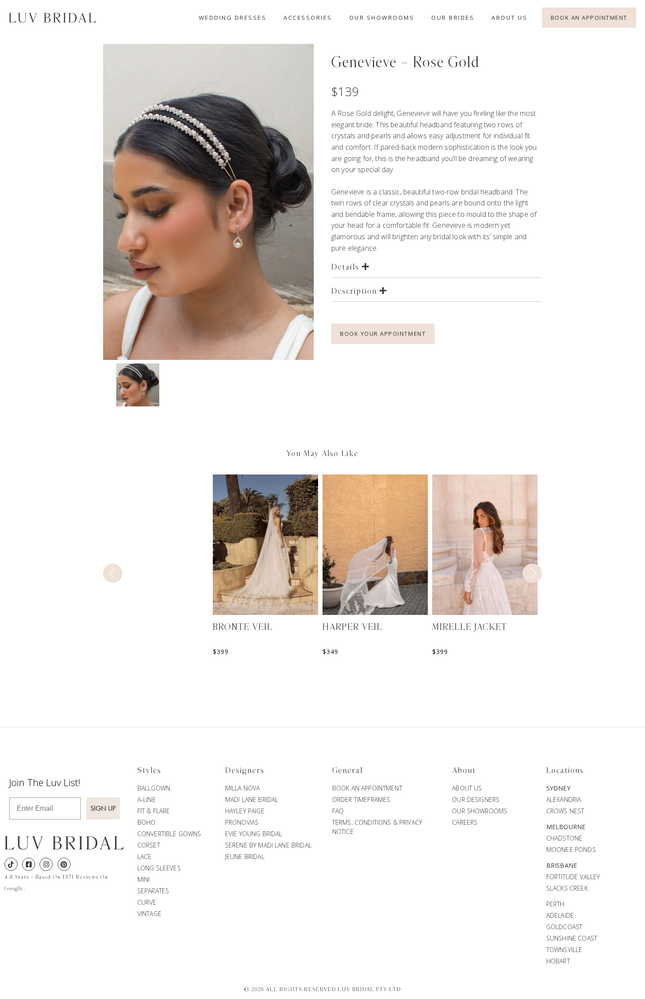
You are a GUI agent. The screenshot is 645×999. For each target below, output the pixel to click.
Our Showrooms (382, 18)
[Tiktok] (11, 864)
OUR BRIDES (452, 18)
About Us (509, 18)
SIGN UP (102, 808)
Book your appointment (383, 334)
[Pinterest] (64, 864)
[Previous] (112, 573)
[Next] (532, 573)
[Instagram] (46, 864)
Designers (245, 771)
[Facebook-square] (28, 864)
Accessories (307, 18)
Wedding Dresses (233, 18)
